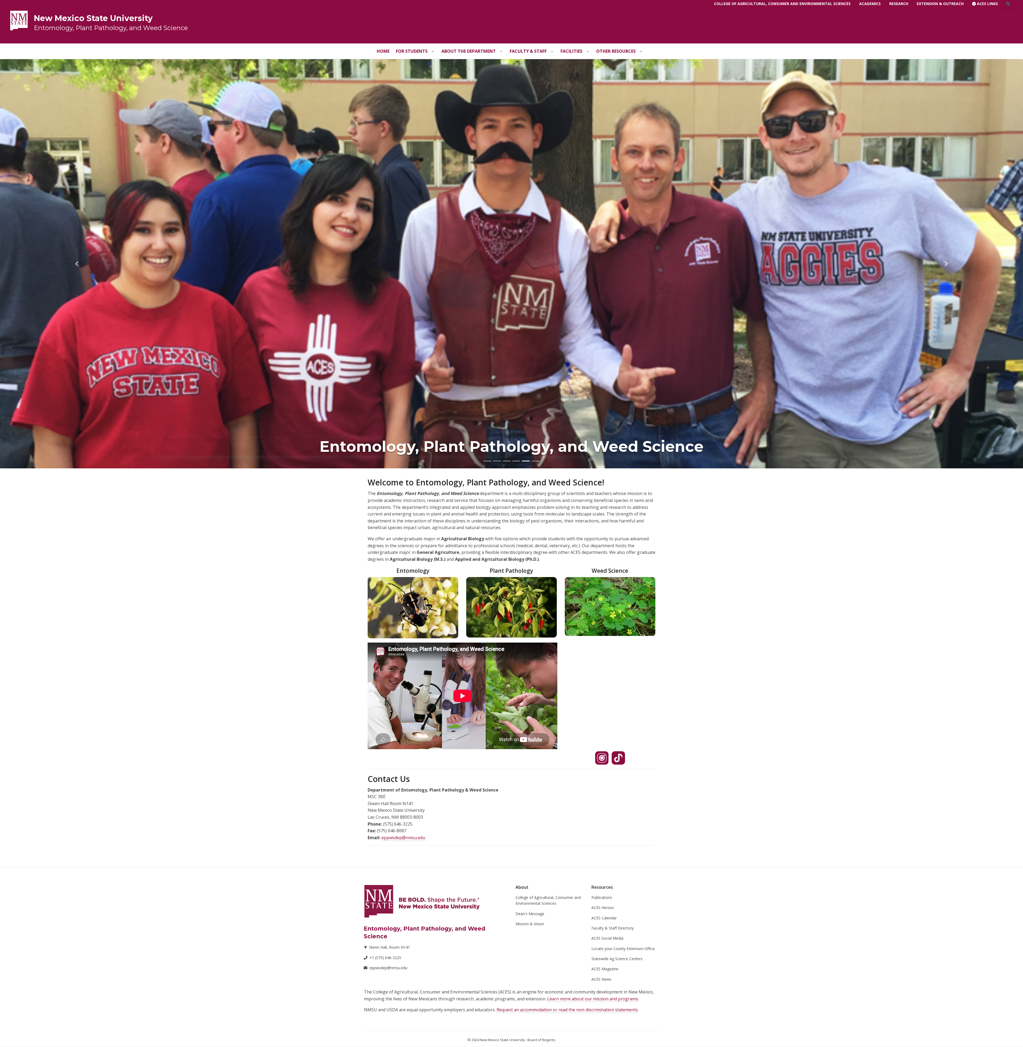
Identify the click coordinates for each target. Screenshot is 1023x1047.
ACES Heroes (602, 907)
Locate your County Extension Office (623, 948)
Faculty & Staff (528, 51)
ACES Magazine (604, 968)
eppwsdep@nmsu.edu (403, 838)
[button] (76, 263)
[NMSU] (19, 20)
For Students (412, 51)
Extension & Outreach (940, 3)
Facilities (571, 51)
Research (898, 3)
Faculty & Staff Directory (612, 928)
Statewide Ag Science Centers (617, 958)
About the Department (468, 51)
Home (383, 51)
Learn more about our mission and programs (592, 999)
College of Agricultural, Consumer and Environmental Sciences (782, 3)
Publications (601, 897)
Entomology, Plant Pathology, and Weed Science (111, 28)
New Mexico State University (93, 18)
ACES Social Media (607, 938)
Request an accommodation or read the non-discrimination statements (567, 1010)
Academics (870, 3)
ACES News (601, 979)
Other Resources (616, 51)
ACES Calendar (604, 917)
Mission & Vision (529, 923)
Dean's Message (529, 913)
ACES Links (987, 3)
